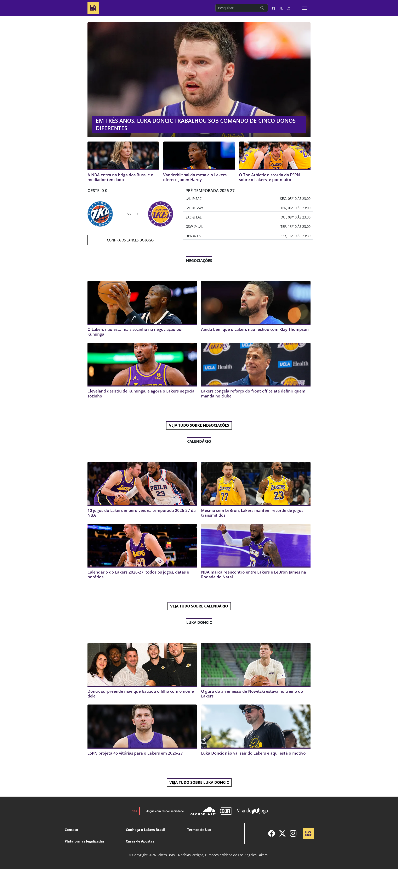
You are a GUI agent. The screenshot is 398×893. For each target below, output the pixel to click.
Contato (71, 829)
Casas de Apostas (140, 841)
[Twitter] (282, 833)
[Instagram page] (288, 7)
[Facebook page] (273, 7)
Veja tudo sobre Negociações (199, 425)
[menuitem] (271, 833)
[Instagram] (293, 833)
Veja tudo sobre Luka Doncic (199, 782)
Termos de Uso (199, 829)
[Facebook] (271, 833)
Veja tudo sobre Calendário (199, 606)
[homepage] (93, 7)
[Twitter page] (281, 7)
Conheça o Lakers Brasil (145, 829)
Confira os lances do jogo (130, 240)
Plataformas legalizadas (84, 841)
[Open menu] (304, 8)
